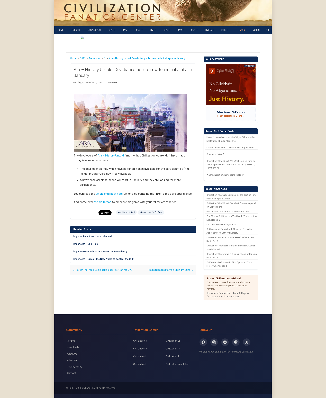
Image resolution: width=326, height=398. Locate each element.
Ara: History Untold (126, 212)
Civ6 (124, 30)
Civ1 (193, 30)
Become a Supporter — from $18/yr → (228, 293)
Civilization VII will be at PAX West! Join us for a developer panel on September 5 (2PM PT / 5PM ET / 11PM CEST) (231, 165)
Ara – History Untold (111, 155)
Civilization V (140, 348)
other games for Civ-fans (151, 212)
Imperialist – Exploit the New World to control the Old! (103, 259)
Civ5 (138, 30)
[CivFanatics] (112, 23)
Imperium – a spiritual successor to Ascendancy (100, 251)
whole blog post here (109, 193)
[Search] (268, 30)
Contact (71, 373)
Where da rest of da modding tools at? (225, 175)
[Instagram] (214, 342)
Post (106, 212)
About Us (72, 353)
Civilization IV (173, 348)
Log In (256, 30)
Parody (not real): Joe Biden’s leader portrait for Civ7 (102, 270)
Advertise (72, 360)
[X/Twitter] (246, 342)
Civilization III (140, 356)
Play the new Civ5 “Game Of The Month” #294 (228, 211)
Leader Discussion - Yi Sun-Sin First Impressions (230, 147)
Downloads (94, 30)
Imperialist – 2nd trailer (86, 244)
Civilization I (139, 364)
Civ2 (179, 30)
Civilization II (172, 356)
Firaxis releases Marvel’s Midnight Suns (170, 270)
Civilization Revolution (177, 364)
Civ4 (152, 30)
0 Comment (111, 82)
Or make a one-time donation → (224, 296)
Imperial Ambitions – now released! (92, 236)
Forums (76, 30)
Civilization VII (140, 340)
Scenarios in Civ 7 (215, 154)
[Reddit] (225, 342)
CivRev (208, 30)
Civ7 (111, 30)
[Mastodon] (236, 342)
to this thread (102, 202)
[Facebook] (203, 342)
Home (61, 30)
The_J (79, 82)
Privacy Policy (74, 366)
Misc (223, 30)
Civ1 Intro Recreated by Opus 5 (221, 224)
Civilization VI (173, 340)
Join (242, 30)
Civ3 (166, 30)
